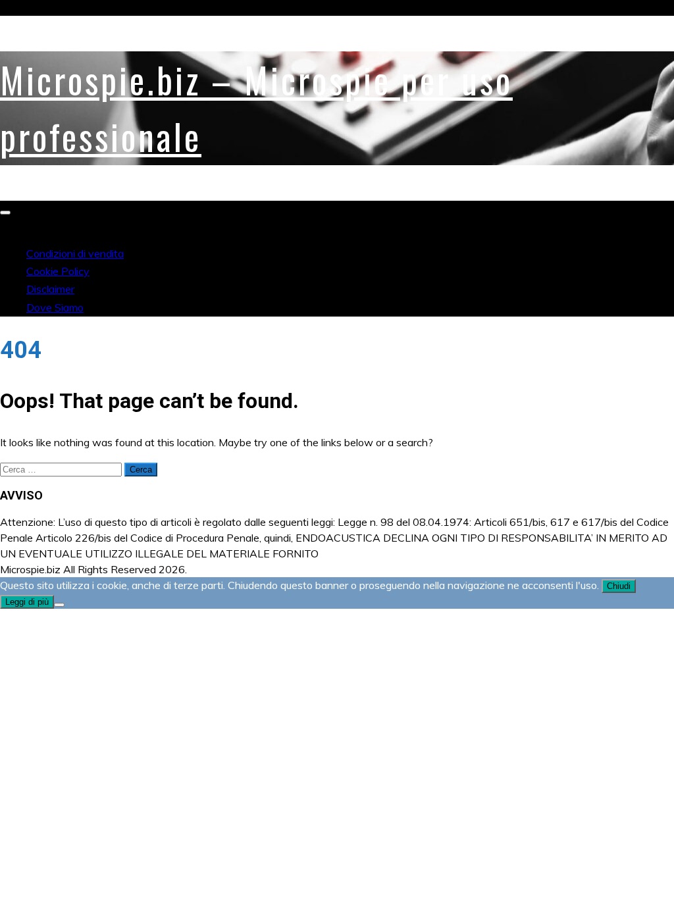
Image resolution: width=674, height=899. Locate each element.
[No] (59, 605)
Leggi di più (27, 602)
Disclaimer (50, 288)
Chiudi (619, 586)
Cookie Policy (58, 271)
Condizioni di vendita (75, 253)
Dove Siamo (55, 307)
